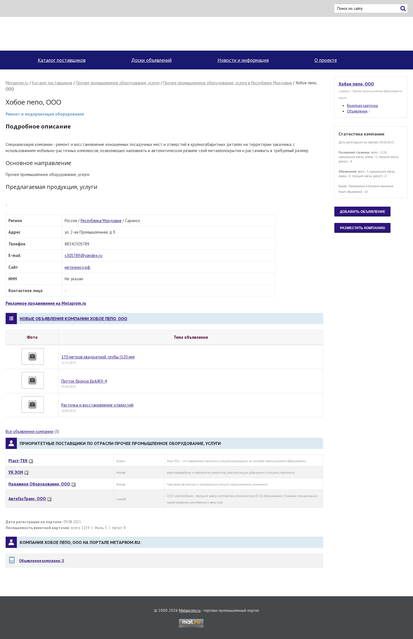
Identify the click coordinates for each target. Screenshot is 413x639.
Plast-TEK (18, 460)
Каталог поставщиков (61, 60)
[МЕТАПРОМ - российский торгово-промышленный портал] (58, 33)
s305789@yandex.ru (83, 255)
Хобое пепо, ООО (356, 84)
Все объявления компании (29, 431)
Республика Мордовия (101, 220)
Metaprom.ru (17, 82)
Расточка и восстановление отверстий (97, 405)
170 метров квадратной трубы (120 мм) (98, 357)
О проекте (325, 60)
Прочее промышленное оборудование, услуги (118, 82)
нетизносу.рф (77, 267)
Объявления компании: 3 (41, 560)
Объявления (357, 111)
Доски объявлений (151, 60)
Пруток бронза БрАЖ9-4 (84, 381)
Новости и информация (243, 60)
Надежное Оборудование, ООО (39, 484)
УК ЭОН (15, 472)
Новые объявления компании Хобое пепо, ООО (73, 318)
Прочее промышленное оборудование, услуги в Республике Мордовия (227, 82)
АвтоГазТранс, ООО (27, 498)
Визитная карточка (362, 105)
